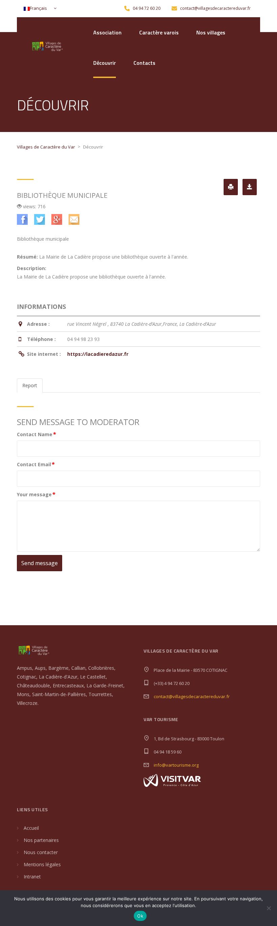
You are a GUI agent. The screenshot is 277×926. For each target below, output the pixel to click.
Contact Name (36, 434)
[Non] (268, 908)
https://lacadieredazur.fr (97, 354)
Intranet (32, 876)
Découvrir (104, 63)
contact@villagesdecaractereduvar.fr (192, 696)
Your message (36, 494)
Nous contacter (41, 852)
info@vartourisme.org (176, 765)
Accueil (31, 828)
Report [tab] (29, 385)
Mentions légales (42, 864)
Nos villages (210, 32)
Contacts (144, 63)
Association (107, 32)
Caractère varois (159, 32)
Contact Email (36, 464)
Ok (140, 916)
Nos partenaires (41, 840)
